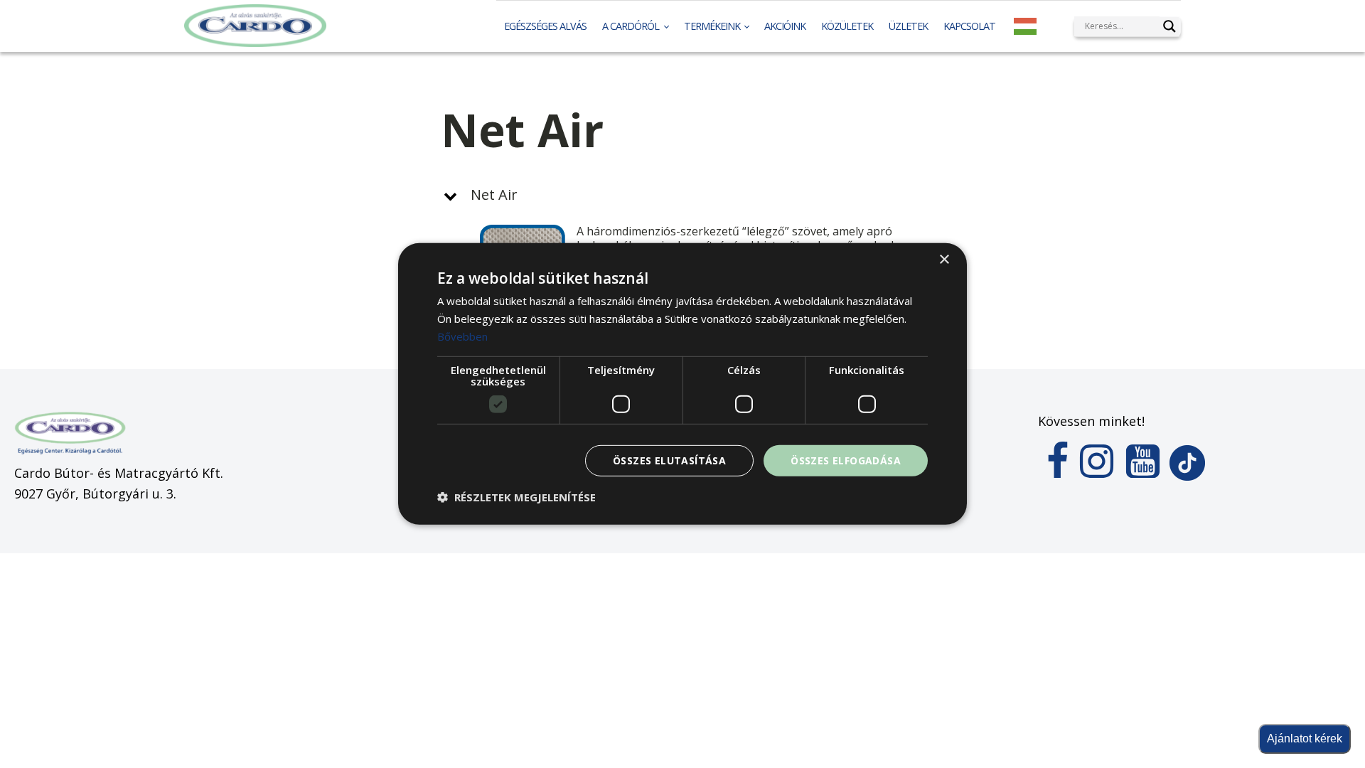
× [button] (943, 260)
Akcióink (784, 26)
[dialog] (682, 384)
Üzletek (908, 26)
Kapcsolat (969, 26)
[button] (682, 194)
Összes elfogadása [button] (846, 459)
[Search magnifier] (1169, 26)
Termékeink (712, 26)
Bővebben (462, 336)
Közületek (847, 26)
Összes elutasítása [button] (669, 459)
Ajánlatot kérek (1304, 738)
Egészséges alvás (545, 26)
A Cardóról (630, 26)
